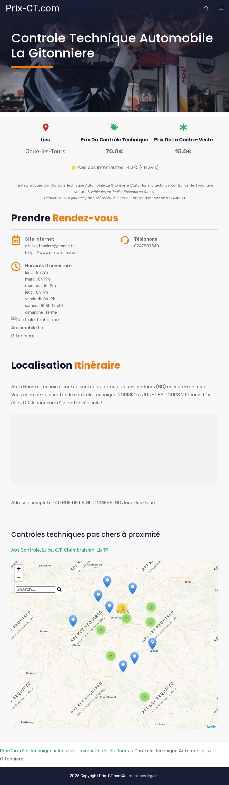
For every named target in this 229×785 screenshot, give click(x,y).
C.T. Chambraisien (74, 550)
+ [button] (19, 568)
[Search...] (59, 589)
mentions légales (144, 776)
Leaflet (211, 726)
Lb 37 (103, 550)
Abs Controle (25, 550)
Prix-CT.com (33, 8)
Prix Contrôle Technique (26, 750)
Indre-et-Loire (73, 750)
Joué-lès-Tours (112, 750)
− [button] (19, 577)
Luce (47, 550)
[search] (35, 589)
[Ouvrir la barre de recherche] (206, 8)
